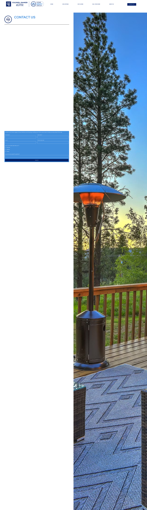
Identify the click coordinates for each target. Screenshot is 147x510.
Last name (39, 134)
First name (7, 134)
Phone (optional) (40, 140)
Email (6, 140)
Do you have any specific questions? (12, 154)
